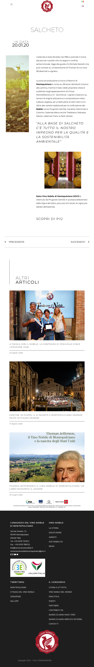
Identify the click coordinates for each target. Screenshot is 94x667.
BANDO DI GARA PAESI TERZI (62, 615)
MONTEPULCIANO (18, 587)
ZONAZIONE (15, 596)
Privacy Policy (70, 660)
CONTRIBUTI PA (56, 610)
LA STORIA (54, 528)
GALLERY (14, 601)
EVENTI (52, 601)
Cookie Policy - (58, 660)
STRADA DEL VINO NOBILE (22, 592)
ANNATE (53, 537)
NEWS (51, 546)
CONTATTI (53, 624)
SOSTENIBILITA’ (56, 542)
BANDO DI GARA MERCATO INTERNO (65, 619)
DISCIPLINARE (55, 532)
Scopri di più (49, 219)
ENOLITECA (54, 596)
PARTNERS (54, 605)
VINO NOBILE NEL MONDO (60, 592)
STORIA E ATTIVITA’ (58, 587)
